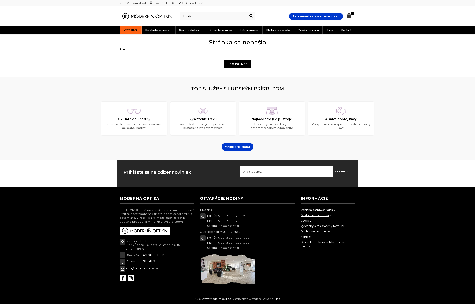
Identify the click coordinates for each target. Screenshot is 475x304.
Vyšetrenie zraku (308, 29)
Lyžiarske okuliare (221, 29)
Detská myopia (249, 29)
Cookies (306, 220)
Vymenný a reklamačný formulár (323, 226)
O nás (329, 29)
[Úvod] (147, 16)
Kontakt (346, 29)
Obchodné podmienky (316, 231)
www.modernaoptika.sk (217, 298)
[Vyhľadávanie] (251, 15)
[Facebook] (123, 278)
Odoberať (342, 171)
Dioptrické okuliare (157, 29)
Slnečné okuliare (189, 29)
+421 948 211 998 (152, 255)
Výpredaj (130, 29)
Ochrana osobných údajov (318, 210)
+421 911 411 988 (147, 261)
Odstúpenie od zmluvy (316, 215)
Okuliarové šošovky (278, 29)
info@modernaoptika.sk (142, 268)
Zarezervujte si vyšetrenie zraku (316, 16)
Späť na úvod (237, 64)
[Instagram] (131, 278)
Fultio (277, 298)
